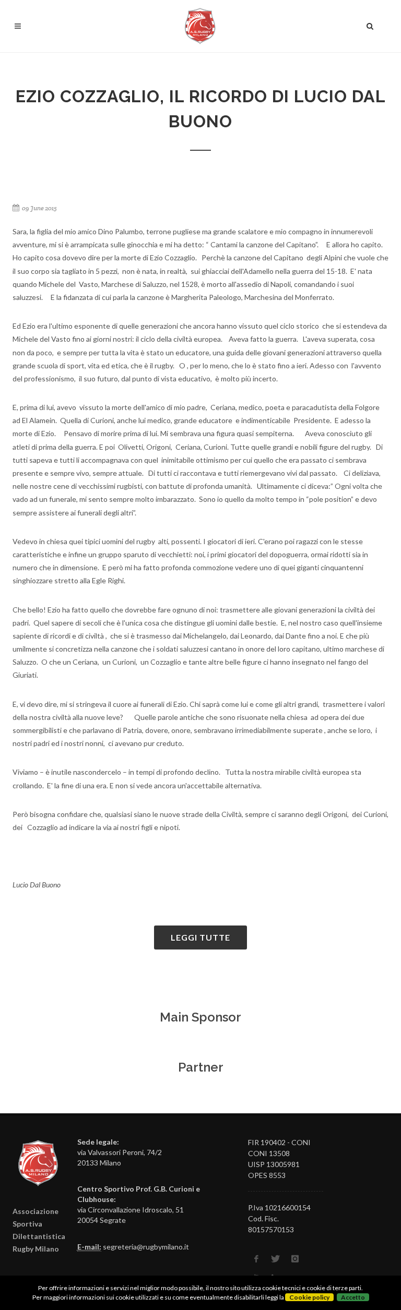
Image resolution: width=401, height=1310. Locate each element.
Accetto (353, 1297)
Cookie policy (309, 1297)
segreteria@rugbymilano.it (146, 1246)
